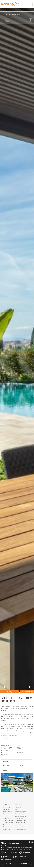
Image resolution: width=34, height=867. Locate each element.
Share (21, 766)
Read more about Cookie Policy (22, 849)
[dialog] (17, 853)
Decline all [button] (24, 863)
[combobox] (29, 842)
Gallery (9, 692)
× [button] (32, 842)
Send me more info (27, 692)
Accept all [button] (9, 863)
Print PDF (6, 766)
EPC (20, 761)
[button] (17, 860)
